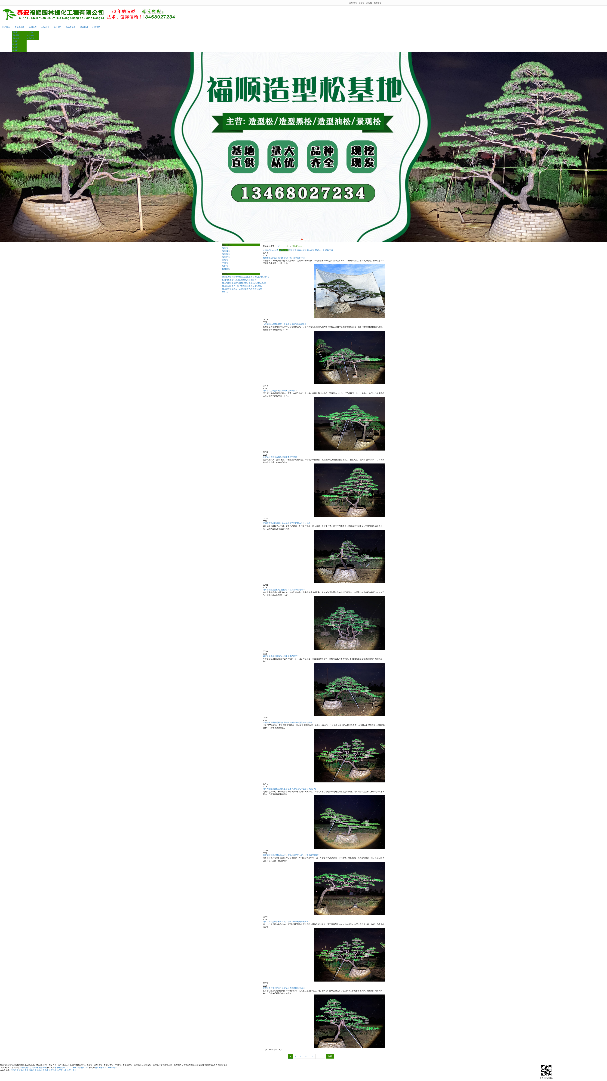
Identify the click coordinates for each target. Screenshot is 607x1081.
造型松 (361, 2)
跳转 (330, 1056)
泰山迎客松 (29, 1070)
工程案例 (45, 26)
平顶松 (15, 44)
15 (312, 1056)
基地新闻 (30, 35)
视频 (327, 250)
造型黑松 (353, 2)
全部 (265, 250)
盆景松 (15, 50)
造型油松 (377, 2)
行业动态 (30, 32)
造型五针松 (61, 1070)
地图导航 (96, 26)
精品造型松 (70, 26)
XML (87, 1067)
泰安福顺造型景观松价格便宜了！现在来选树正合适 (244, 282)
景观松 (369, 2)
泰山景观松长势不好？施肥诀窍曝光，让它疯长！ (243, 285)
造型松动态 (297, 246)
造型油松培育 (273, 250)
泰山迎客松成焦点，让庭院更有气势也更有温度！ (243, 288)
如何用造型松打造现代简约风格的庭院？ (239, 279)
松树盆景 (226, 268)
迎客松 (15, 47)
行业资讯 (293, 250)
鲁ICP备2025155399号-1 (106, 1067)
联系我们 (84, 26)
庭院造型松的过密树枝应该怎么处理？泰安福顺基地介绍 (246, 276)
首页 (279, 246)
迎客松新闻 (302, 250)
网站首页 (6, 26)
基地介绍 (57, 26)
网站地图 (80, 1067)
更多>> (225, 291)
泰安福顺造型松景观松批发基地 (33, 1067)
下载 (287, 246)
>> (306, 1056)
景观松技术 (320, 250)
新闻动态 (33, 26)
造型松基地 (19, 26)
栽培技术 (30, 38)
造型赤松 (226, 256)
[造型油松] (303, 147)
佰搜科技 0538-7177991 (65, 1067)
